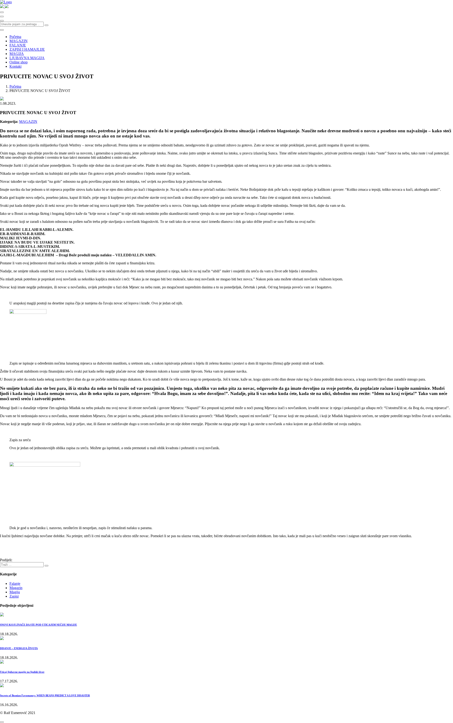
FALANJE (17, 45)
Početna (15, 37)
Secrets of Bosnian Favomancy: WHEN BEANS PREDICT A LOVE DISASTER (45, 695)
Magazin (15, 588)
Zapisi (14, 596)
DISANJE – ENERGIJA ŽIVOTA (19, 648)
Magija (14, 592)
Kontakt (15, 66)
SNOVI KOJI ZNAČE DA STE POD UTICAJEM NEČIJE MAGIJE (38, 624)
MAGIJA (16, 54)
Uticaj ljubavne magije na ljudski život (22, 671)
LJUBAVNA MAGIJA (27, 58)
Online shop (18, 62)
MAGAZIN (18, 41)
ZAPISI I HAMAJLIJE (27, 49)
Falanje (14, 584)
